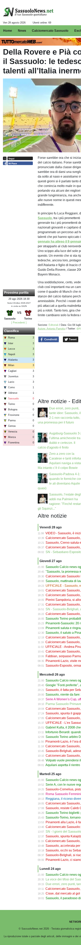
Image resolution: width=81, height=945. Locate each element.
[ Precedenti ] (19, 322)
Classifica (11, 331)
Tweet (72, 339)
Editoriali (53, 324)
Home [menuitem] (7, 30)
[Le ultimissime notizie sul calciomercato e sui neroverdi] (28, 12)
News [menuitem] (22, 30)
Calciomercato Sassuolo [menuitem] (50, 30)
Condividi (50, 339)
